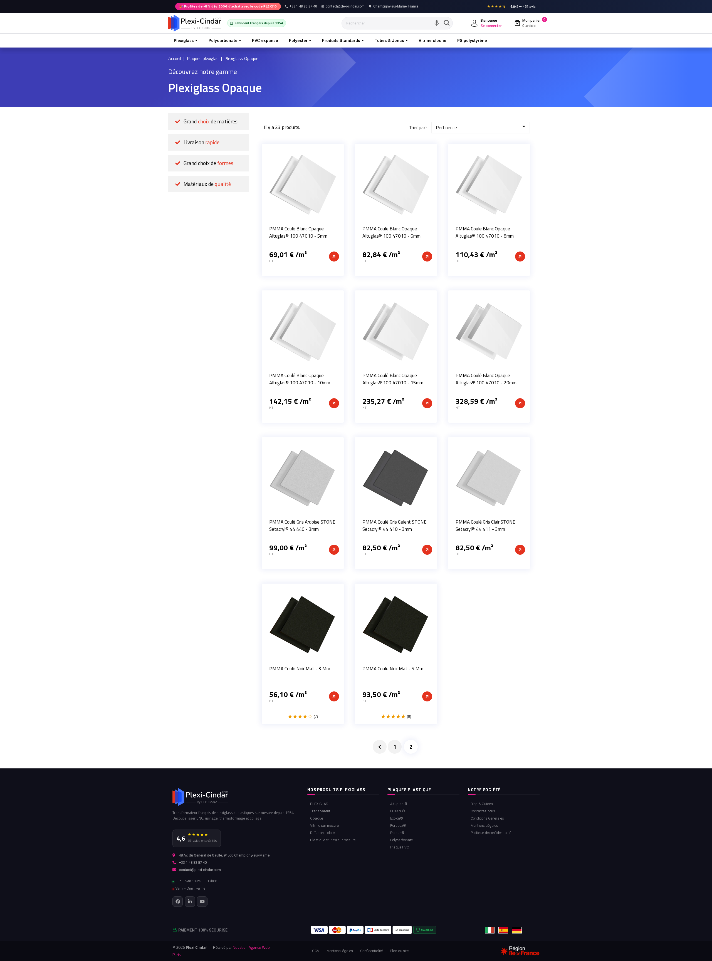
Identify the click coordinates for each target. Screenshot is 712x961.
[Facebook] (177, 901)
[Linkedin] (190, 901)
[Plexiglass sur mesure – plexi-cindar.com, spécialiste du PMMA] (194, 23)
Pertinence (446, 127)
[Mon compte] (474, 23)
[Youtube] (202, 901)
